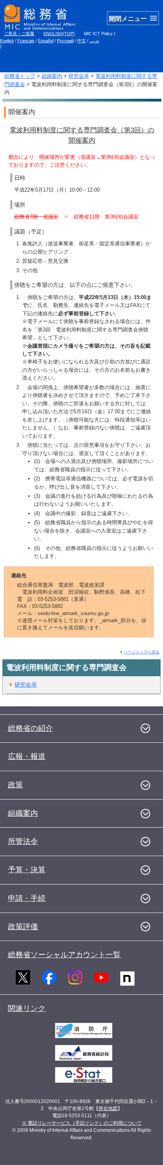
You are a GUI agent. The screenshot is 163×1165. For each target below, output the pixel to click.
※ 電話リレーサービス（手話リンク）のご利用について (82, 1123)
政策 (15, 785)
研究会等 (78, 76)
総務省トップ (19, 76)
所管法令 (23, 841)
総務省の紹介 (30, 728)
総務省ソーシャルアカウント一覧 (64, 954)
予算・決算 (26, 870)
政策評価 (23, 926)
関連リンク (26, 1008)
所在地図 (108, 1108)
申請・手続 (26, 898)
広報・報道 (26, 756)
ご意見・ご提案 (19, 33)
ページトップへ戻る (141, 652)
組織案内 (52, 76)
